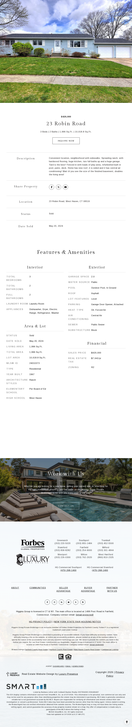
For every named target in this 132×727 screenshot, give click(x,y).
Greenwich (62, 540)
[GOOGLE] (82, 602)
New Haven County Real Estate (87, 649)
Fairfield (84, 547)
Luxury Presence (68, 674)
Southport (84, 540)
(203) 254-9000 (84, 550)
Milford (105, 547)
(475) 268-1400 (68, 570)
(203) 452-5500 (106, 543)
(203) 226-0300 (63, 557)
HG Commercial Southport (68, 567)
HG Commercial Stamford (100, 567)
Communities (38, 588)
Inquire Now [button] (66, 141)
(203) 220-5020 (63, 543)
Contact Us (66, 506)
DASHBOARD (58, 666)
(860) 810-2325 (106, 557)
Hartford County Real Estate (61, 649)
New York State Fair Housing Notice (77, 622)
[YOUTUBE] (68, 602)
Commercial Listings (109, 649)
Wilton (84, 554)
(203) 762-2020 (84, 557)
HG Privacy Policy (40, 622)
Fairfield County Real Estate (36, 649)
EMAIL (68, 666)
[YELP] (75, 602)
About (15, 588)
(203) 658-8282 (63, 550)
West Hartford (105, 554)
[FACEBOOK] (47, 602)
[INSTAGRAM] (54, 602)
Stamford (62, 547)
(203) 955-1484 (84, 543)
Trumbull (105, 540)
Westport (62, 554)
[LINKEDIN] (61, 602)
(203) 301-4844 (106, 550)
